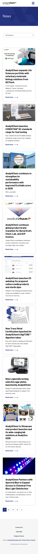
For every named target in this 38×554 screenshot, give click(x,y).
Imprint (33, 540)
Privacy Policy (26, 540)
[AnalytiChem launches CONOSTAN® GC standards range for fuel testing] (19, 112)
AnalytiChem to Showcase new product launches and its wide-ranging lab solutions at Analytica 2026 (18, 432)
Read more (9, 97)
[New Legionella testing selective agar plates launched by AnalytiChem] (19, 365)
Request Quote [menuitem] (19, 536)
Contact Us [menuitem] (19, 527)
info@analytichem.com (14, 540)
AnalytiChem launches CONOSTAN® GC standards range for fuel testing (18, 129)
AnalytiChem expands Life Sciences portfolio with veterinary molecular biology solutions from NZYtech (18, 76)
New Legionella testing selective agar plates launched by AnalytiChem (18, 381)
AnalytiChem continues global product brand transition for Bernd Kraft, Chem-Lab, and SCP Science (18, 230)
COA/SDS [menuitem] (19, 531)
